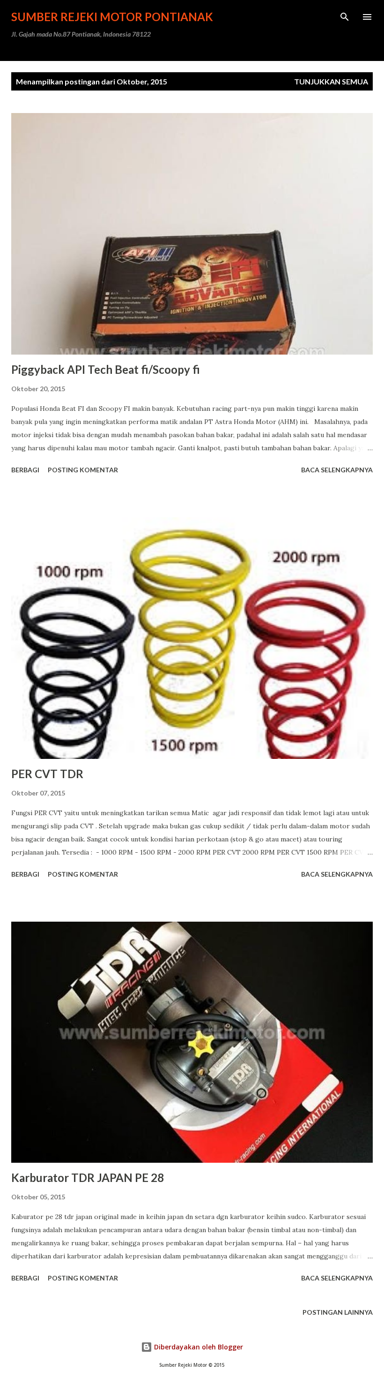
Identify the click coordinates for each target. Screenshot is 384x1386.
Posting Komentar (83, 470)
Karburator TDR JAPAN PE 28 (87, 1177)
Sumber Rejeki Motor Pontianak (112, 16)
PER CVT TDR (47, 773)
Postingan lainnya (338, 1312)
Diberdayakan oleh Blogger (197, 1346)
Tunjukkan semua (331, 81)
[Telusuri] (344, 17)
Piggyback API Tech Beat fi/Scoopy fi (105, 369)
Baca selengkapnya (337, 470)
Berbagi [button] (25, 470)
